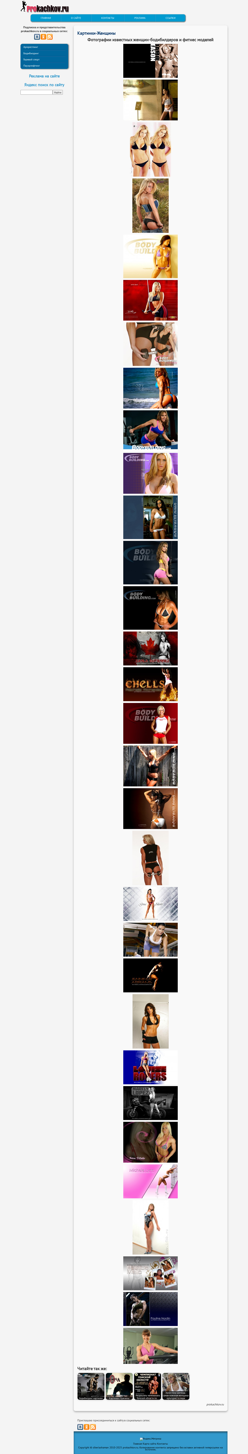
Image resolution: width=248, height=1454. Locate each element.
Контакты (162, 1443)
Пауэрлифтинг (31, 65)
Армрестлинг (30, 47)
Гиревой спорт (31, 59)
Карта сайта (149, 1443)
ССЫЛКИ (171, 18)
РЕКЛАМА (139, 18)
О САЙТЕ (76, 18)
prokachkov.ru (215, 1404)
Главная (137, 1443)
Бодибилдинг (31, 53)
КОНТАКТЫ (107, 18)
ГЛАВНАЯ (46, 18)
